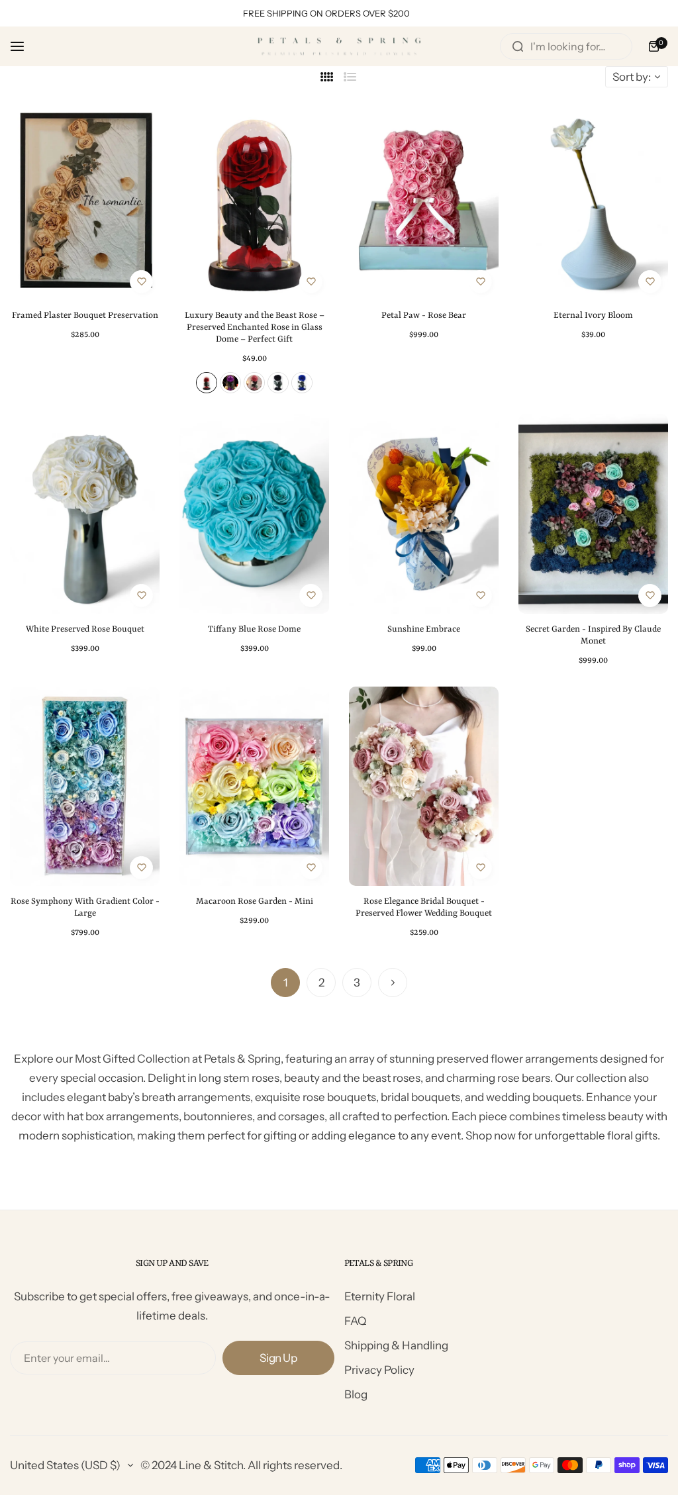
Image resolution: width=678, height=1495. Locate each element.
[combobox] (566, 46)
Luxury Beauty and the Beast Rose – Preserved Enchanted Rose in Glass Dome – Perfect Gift (254, 327)
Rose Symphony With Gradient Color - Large (85, 907)
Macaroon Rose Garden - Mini (254, 901)
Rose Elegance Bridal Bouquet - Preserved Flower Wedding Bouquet (424, 907)
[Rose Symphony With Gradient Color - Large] (85, 786)
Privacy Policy (379, 1369)
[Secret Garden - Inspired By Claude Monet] (593, 513)
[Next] (392, 982)
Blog (355, 1394)
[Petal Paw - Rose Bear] (424, 200)
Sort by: (631, 76)
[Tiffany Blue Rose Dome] (254, 513)
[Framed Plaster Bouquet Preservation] (85, 200)
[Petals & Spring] (339, 46)
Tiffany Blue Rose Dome (254, 629)
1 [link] (285, 982)
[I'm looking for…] (517, 46)
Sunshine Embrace (423, 629)
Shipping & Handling (396, 1345)
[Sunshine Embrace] (424, 513)
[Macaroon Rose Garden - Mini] (254, 786)
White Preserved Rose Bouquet (85, 629)
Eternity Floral (379, 1296)
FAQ (355, 1320)
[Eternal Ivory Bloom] (593, 200)
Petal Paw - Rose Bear (423, 315)
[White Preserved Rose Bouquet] (85, 513)
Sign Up (278, 1358)
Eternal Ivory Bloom (593, 315)
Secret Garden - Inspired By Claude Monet (593, 635)
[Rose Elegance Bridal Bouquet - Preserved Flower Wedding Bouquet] (424, 786)
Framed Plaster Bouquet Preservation (85, 315)
